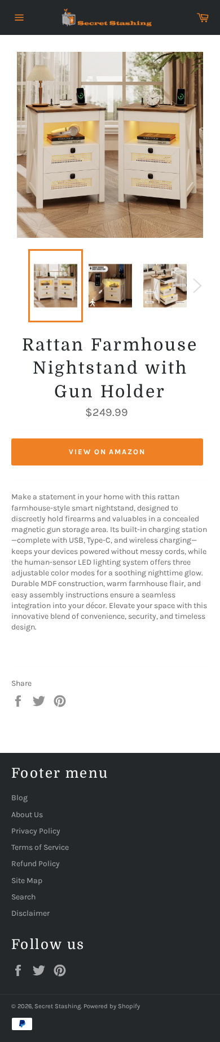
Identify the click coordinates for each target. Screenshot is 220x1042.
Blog (19, 797)
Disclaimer (30, 913)
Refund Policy (35, 863)
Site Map (26, 880)
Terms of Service (40, 847)
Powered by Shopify (111, 1006)
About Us (27, 814)
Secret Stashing (57, 1006)
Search (23, 897)
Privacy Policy (35, 831)
